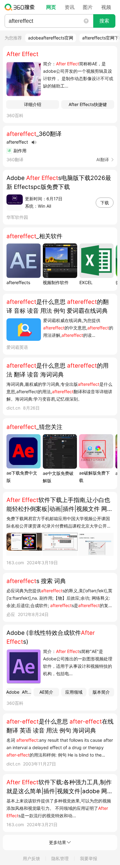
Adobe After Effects (19, 692)
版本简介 (101, 692)
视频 (106, 7)
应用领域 (73, 692)
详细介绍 (32, 104)
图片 (88, 7)
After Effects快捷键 (88, 104)
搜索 (104, 20)
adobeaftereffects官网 (50, 37)
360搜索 (21, 7)
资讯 (69, 7)
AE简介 (46, 692)
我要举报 (88, 858)
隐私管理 (60, 858)
